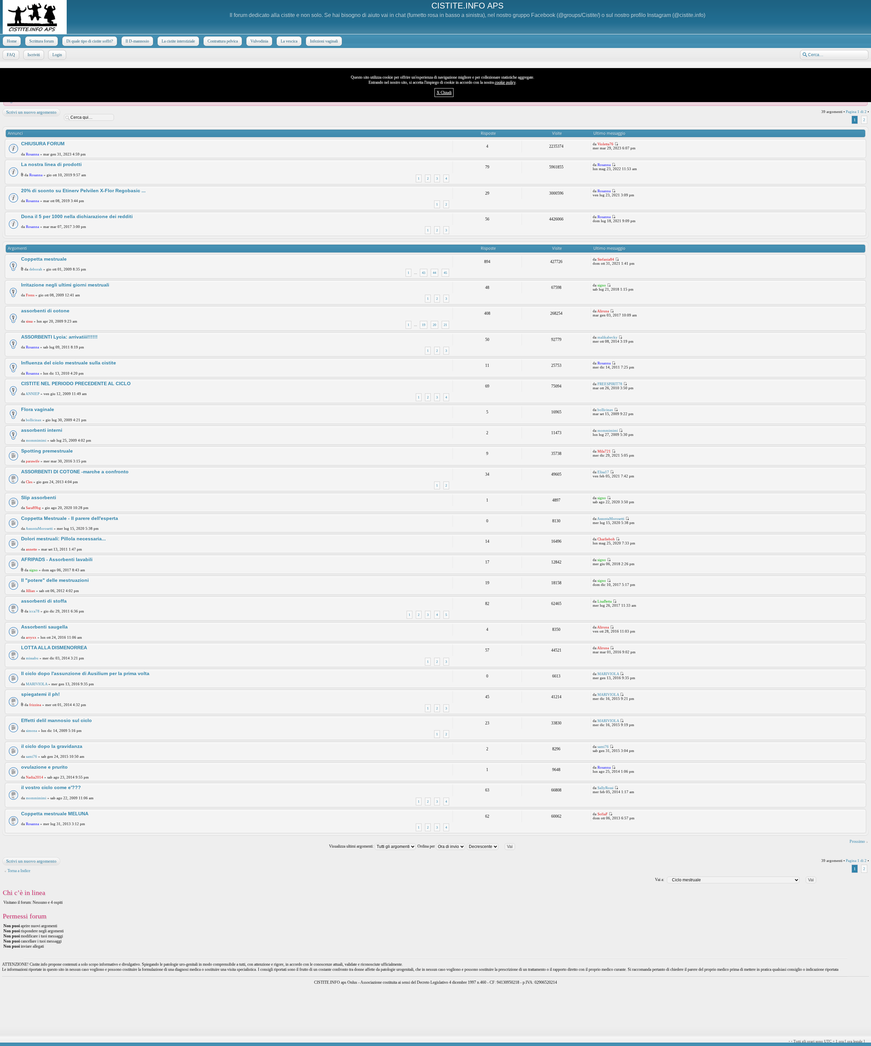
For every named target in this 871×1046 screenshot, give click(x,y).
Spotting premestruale (47, 451)
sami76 (31, 756)
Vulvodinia (259, 41)
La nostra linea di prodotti (51, 164)
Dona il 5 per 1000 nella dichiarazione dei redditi (77, 216)
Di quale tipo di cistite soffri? (89, 41)
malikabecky (607, 337)
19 (423, 325)
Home (12, 41)
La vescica (289, 41)
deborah (35, 269)
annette (31, 549)
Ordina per (426, 846)
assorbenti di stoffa (44, 601)
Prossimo (857, 841)
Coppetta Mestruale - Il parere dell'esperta (69, 518)
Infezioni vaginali (324, 41)
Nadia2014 (34, 777)
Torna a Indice (18, 870)
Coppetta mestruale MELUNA (54, 813)
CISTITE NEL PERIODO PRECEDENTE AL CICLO (76, 383)
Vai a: (659, 879)
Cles (29, 482)
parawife (32, 461)
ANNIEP (32, 394)
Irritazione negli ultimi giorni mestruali (65, 285)
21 (445, 325)
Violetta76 (605, 144)
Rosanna (32, 154)
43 (423, 273)
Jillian (30, 591)
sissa (29, 321)
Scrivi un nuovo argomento (31, 112)
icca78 (34, 611)
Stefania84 (605, 259)
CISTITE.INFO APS (467, 5)
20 (434, 325)
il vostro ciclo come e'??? (51, 787)
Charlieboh (606, 539)
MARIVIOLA (36, 684)
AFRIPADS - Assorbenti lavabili (57, 559)
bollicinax (34, 420)
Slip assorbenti (38, 497)
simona (31, 731)
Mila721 (604, 451)
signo (601, 285)
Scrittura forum (41, 41)
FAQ (11, 54)
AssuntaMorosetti (39, 528)
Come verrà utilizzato (516, 1041)
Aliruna (603, 311)
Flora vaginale (37, 409)
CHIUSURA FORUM (43, 143)
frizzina (35, 705)
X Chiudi (444, 92)
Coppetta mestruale (44, 259)
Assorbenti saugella (44, 627)
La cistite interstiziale (178, 41)
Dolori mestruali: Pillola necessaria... (63, 538)
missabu (32, 658)
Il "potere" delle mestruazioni (55, 580)
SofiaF (602, 814)
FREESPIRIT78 (609, 384)
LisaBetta (604, 601)
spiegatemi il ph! (40, 694)
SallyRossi (605, 788)
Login (57, 54)
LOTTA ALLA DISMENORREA (54, 647)
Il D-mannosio (137, 41)
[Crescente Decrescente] (494, 846)
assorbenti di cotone (45, 310)
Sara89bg (33, 508)
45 (445, 273)
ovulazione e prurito (44, 767)
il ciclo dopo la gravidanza (51, 746)
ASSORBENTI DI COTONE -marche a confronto (75, 471)
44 (434, 273)
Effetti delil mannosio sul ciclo (56, 720)
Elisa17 (603, 472)
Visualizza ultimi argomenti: (352, 846)
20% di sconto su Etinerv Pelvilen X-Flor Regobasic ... (83, 190)
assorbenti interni (41, 430)
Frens (30, 295)
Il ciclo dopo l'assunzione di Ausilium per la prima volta (85, 673)
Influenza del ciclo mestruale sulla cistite (68, 362)
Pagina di (856, 112)
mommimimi (36, 440)
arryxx (31, 637)
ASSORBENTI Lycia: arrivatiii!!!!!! (59, 337)
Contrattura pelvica (223, 41)
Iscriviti (34, 54)
